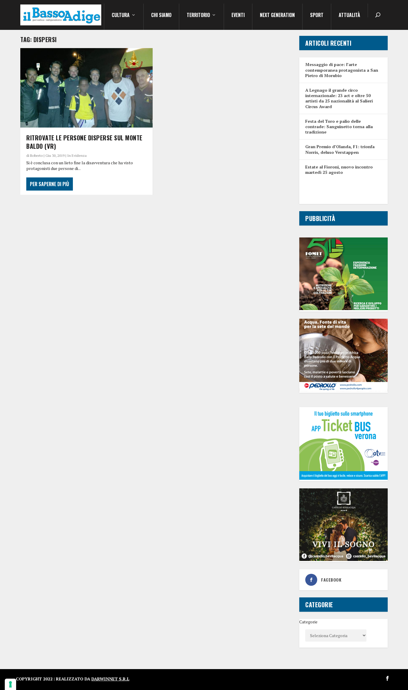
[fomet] (343, 308)
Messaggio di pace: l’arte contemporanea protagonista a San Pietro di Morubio (341, 70)
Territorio (198, 16)
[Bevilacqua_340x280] (343, 559)
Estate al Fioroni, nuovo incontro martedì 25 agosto (339, 169)
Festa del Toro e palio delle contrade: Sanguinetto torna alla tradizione (339, 126)
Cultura (121, 16)
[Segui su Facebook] (387, 678)
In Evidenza (77, 155)
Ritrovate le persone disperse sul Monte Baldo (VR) (84, 142)
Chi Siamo (161, 16)
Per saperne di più (49, 184)
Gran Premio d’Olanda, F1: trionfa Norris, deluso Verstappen (340, 149)
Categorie (308, 622)
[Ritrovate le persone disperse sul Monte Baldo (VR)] (86, 88)
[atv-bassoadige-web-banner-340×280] (343, 478)
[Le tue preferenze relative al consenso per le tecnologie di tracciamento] (10, 684)
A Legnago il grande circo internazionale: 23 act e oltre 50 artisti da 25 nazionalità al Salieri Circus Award (339, 98)
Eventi (238, 16)
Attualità (349, 16)
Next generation (277, 16)
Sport (316, 16)
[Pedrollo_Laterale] (343, 389)
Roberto (36, 155)
